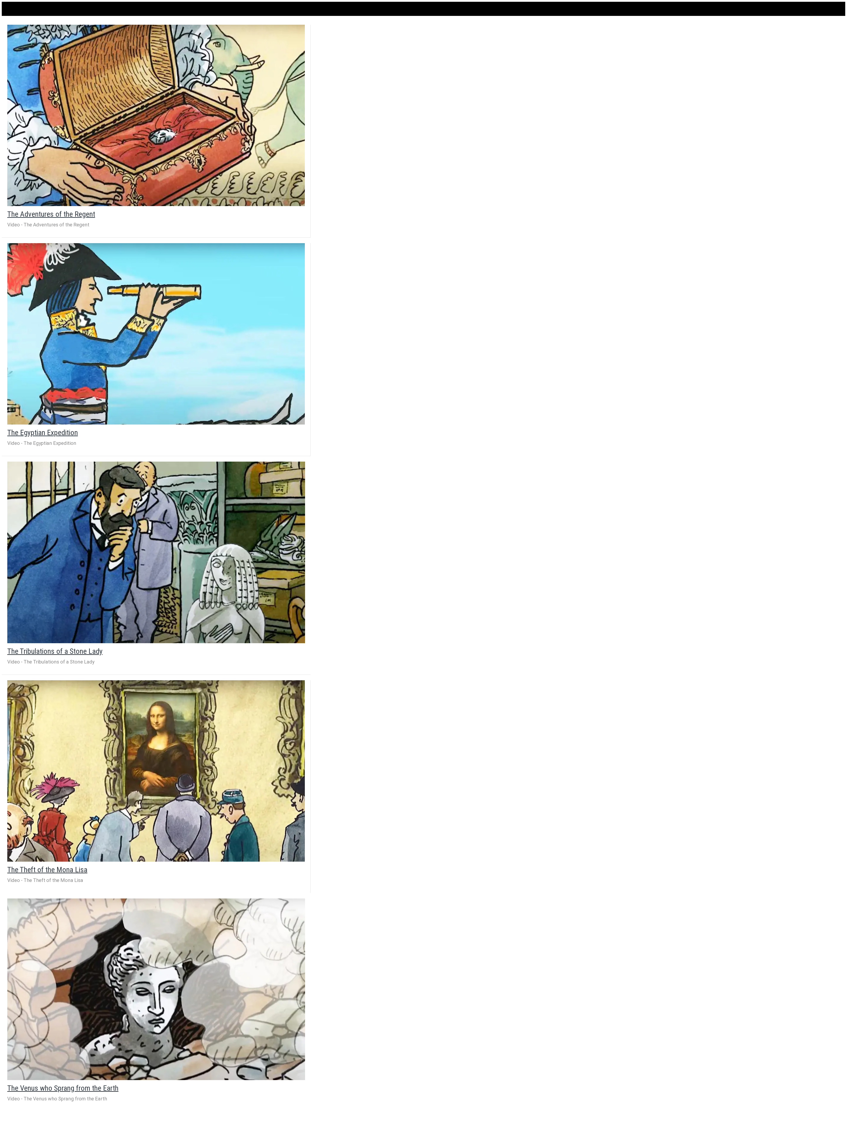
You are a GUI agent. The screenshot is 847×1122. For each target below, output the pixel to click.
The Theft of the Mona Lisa (47, 869)
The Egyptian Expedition (42, 432)
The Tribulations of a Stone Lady (55, 651)
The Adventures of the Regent (51, 214)
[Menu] (10, 9)
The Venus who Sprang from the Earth (62, 1088)
